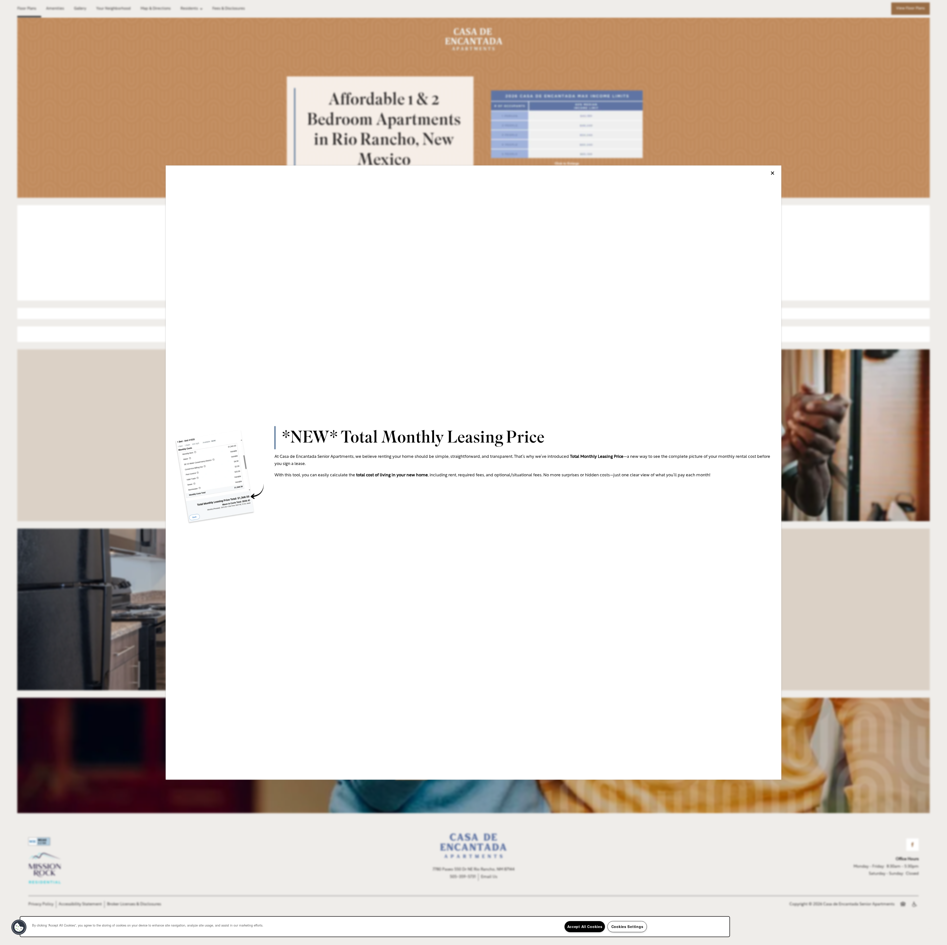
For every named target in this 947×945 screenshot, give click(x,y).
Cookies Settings (627, 926)
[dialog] (473, 472)
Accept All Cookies (584, 926)
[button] (19, 927)
